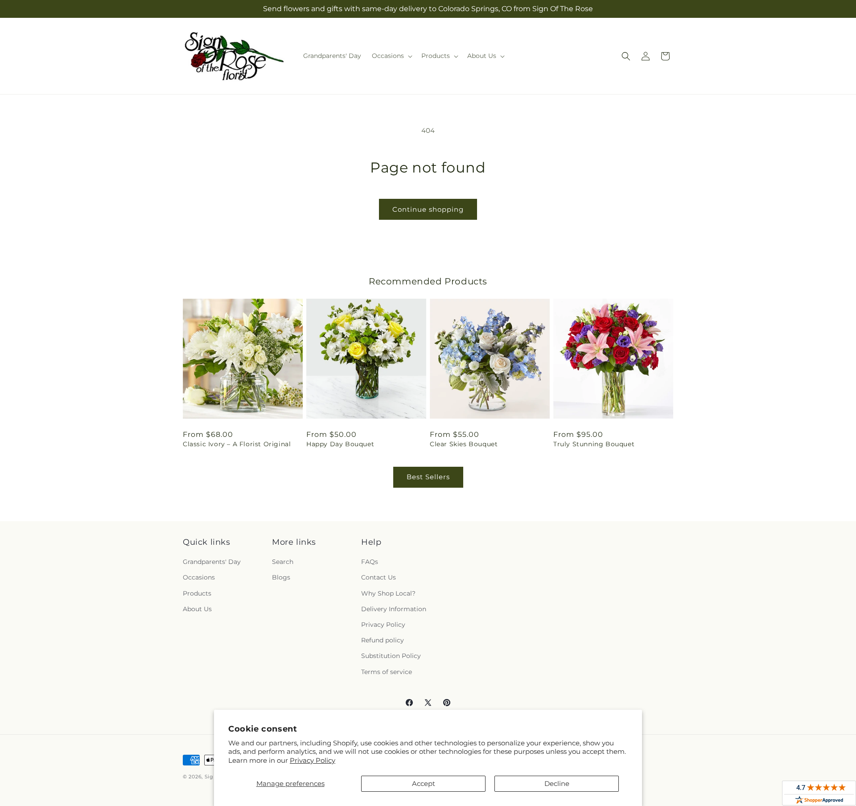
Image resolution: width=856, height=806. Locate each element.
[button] (391, 55)
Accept (423, 783)
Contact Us (378, 577)
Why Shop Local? (388, 593)
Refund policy (382, 640)
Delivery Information (393, 609)
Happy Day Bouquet (340, 444)
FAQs (369, 562)
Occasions (199, 577)
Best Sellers (428, 477)
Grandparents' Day (212, 562)
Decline (556, 783)
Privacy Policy (312, 760)
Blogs (281, 577)
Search (282, 562)
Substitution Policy (391, 656)
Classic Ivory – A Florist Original (237, 444)
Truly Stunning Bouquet (593, 444)
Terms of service (386, 672)
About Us (197, 609)
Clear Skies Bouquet (464, 444)
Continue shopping (428, 209)
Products (197, 593)
